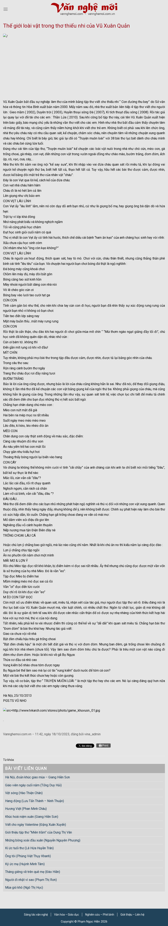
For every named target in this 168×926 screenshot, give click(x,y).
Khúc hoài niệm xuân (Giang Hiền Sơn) (31, 817)
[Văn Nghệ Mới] (84, 9)
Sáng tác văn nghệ (36, 914)
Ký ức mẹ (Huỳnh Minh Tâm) (25, 864)
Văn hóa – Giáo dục (66, 914)
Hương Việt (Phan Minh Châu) (26, 809)
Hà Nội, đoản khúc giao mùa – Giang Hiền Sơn (37, 777)
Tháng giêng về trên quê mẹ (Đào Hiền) (32, 872)
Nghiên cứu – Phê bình (99, 914)
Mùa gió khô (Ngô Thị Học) (24, 888)
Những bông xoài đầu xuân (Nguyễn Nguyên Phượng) (42, 840)
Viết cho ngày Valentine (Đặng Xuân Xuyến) (35, 825)
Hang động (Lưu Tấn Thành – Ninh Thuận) (34, 801)
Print (105, 745)
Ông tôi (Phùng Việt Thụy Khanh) (28, 856)
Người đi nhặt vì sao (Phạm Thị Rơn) (31, 880)
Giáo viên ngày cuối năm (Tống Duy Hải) (33, 785)
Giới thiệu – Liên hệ (132, 914)
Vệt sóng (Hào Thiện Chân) (24, 793)
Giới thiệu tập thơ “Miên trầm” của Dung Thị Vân (38, 833)
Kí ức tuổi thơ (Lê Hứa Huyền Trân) (29, 848)
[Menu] (5, 9)
